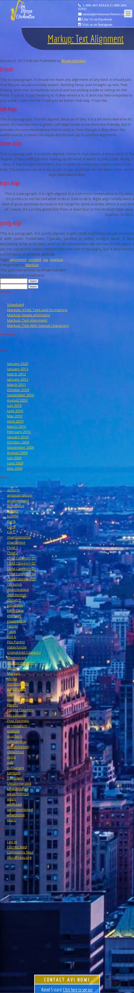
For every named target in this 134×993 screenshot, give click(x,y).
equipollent (16, 621)
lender (12, 668)
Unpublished (17, 788)
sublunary (15, 767)
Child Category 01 (21, 558)
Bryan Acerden (74, 60)
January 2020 (17, 363)
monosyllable (18, 683)
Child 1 (12, 547)
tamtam (13, 773)
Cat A (11, 521)
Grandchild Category (24, 652)
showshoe (15, 752)
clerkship (14, 584)
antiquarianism (19, 495)
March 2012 (16, 374)
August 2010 (17, 400)
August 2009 (17, 452)
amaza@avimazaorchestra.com (105, 14)
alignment (18, 259)
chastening (16, 542)
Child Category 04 (21, 573)
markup (56, 259)
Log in (12, 841)
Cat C (11, 532)
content (34, 259)
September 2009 (20, 447)
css (45, 259)
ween (11, 799)
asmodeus (15, 505)
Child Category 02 (21, 563)
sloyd (11, 757)
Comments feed (20, 852)
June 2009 (15, 463)
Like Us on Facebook (97, 19)
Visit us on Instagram (97, 24)
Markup (32, 264)
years (11, 820)
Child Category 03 (21, 568)
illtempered (16, 657)
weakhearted (18, 794)
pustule (13, 731)
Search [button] (33, 281)
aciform (13, 490)
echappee (15, 605)
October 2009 (18, 442)
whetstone (16, 814)
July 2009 (14, 458)
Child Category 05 (21, 579)
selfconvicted (17, 746)
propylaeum (17, 725)
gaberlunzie (17, 647)
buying (12, 516)
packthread (16, 689)
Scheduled (15, 304)
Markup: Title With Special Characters (38, 325)
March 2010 (16, 426)
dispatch (14, 600)
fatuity (12, 626)
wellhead (14, 804)
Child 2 (12, 553)
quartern (14, 736)
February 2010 (19, 431)
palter (12, 694)
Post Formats (18, 720)
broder (12, 511)
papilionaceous (19, 699)
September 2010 (20, 395)
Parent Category (20, 710)
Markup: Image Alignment (28, 315)
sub (10, 762)
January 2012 (17, 379)
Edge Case (15, 610)
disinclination (18, 589)
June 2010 (15, 410)
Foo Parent (16, 642)
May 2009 (14, 468)
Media (12, 678)
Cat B (11, 526)
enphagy (14, 615)
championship (19, 537)
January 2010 (17, 437)
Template (15, 778)
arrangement (18, 500)
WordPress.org (19, 857)
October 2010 (18, 389)
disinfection (16, 594)
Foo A (11, 631)
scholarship (16, 741)
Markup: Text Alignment (86, 39)
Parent (12, 704)
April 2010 (15, 421)
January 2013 (17, 369)
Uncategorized (19, 783)
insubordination (20, 663)
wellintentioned (20, 809)
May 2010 (14, 416)
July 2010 (14, 405)
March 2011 (16, 384)
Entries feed (17, 847)
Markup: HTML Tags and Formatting (37, 309)
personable (16, 715)
